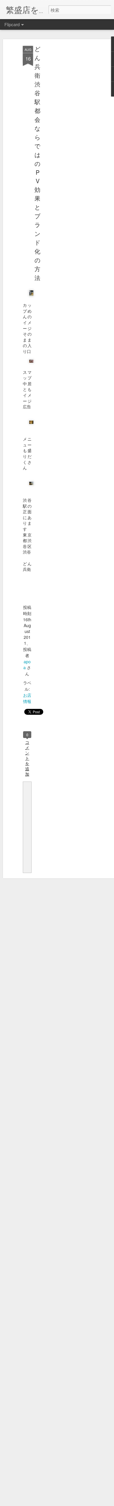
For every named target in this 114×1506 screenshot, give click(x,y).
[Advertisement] (63, 138)
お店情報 (27, 698)
